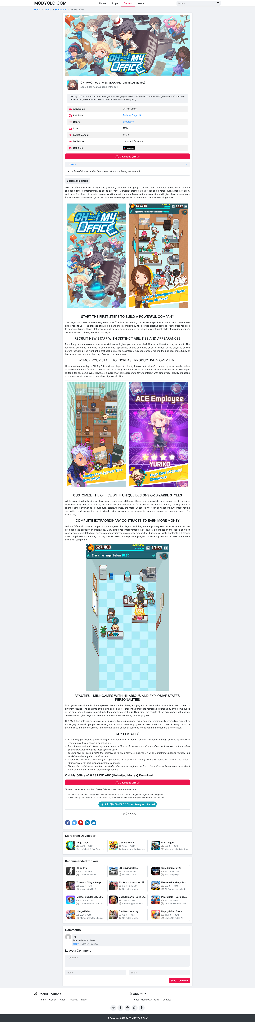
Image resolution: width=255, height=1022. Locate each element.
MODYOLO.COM (50, 3)
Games (128, 3)
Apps (115, 3)
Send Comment (179, 980)
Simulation (128, 121)
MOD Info (72, 164)
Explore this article (77, 180)
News (141, 3)
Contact (167, 999)
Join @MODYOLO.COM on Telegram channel (129, 804)
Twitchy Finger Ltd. (133, 115)
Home (102, 3)
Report (84, 999)
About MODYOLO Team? (146, 999)
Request (73, 999)
